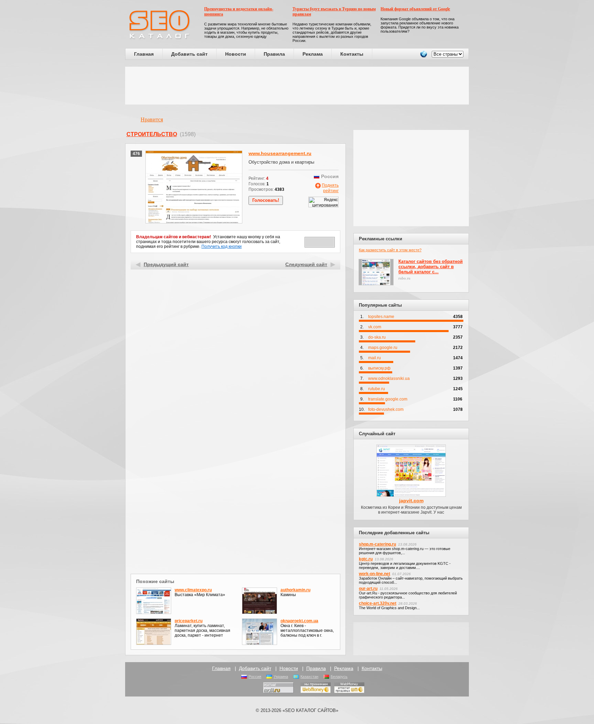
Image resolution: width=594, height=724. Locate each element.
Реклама (312, 54)
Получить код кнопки (221, 246)
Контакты (351, 54)
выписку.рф (379, 368)
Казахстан (309, 676)
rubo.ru (404, 278)
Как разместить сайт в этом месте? (390, 250)
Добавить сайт (189, 54)
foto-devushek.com (386, 409)
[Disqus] (235, 483)
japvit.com (411, 500)
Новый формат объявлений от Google (415, 9)
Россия (255, 676)
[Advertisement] (297, 85)
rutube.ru (376, 388)
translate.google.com (387, 399)
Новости (235, 54)
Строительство (151, 134)
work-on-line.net (374, 573)
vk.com (374, 327)
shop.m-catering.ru (377, 544)
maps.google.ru (382, 347)
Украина (281, 676)
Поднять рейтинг (330, 188)
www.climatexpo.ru (193, 590)
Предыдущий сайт (166, 264)
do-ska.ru (377, 337)
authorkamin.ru (295, 590)
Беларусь (339, 676)
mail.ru (374, 357)
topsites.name (381, 316)
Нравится (152, 119)
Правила (274, 54)
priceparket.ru (188, 620)
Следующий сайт (306, 264)
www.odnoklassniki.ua (389, 378)
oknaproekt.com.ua (299, 620)
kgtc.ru (366, 559)
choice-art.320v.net (377, 603)
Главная (144, 54)
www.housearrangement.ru (280, 153)
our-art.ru (368, 588)
